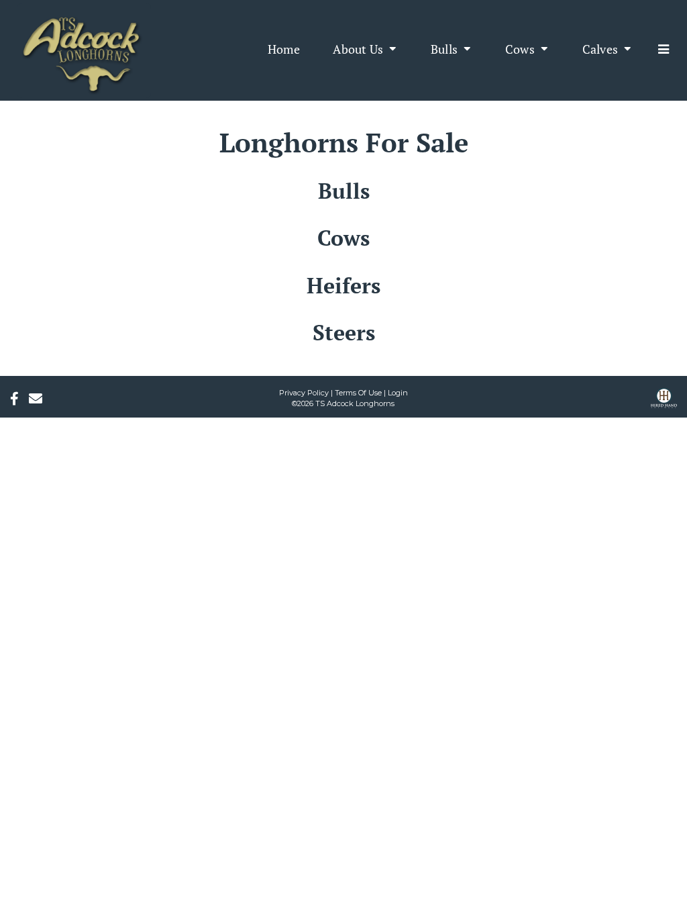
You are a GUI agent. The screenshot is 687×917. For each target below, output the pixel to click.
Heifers (343, 285)
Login (398, 392)
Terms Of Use (358, 392)
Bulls (344, 191)
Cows (343, 238)
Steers (344, 332)
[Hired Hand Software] (664, 403)
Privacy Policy (304, 392)
